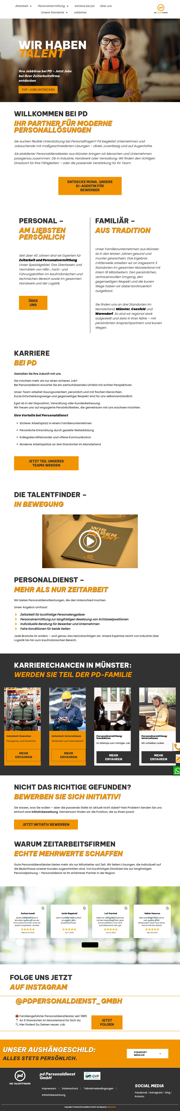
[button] (90, 541)
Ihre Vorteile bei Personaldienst (41, 415)
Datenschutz (70, 1088)
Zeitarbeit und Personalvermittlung (48, 260)
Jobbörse (80, 12)
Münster (123, 309)
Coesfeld (138, 309)
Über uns (106, 6)
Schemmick (111, 1107)
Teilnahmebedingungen (98, 1088)
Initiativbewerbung (53, 1095)
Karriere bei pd (84, 6)
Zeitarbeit (21, 6)
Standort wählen (140, 1053)
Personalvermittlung (51, 6)
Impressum (49, 1088)
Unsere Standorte (52, 12)
